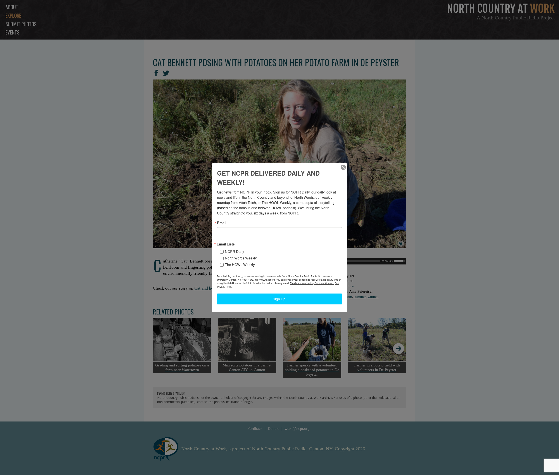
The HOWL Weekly (240, 264)
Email (221, 223)
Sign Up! (279, 298)
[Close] (343, 167)
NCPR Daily (234, 251)
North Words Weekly (241, 258)
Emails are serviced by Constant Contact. (312, 283)
